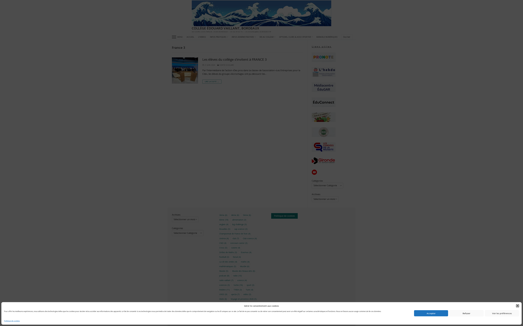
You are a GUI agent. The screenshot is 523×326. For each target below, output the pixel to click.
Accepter (431, 313)
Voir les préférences (502, 313)
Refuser (466, 313)
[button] (517, 305)
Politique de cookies (12, 321)
